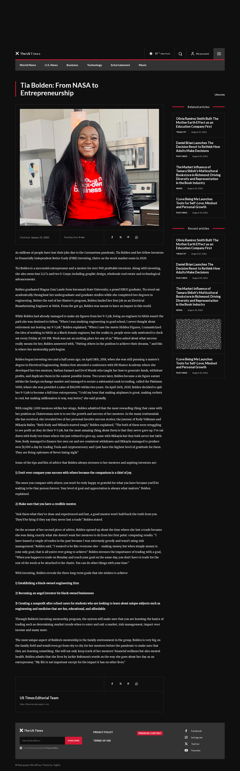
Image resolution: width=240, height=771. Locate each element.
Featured (181, 156)
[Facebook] (112, 237)
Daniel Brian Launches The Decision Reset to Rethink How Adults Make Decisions (198, 147)
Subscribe (73, 740)
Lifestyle (220, 94)
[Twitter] (120, 237)
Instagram (196, 737)
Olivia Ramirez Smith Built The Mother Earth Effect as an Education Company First (197, 122)
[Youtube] (186, 750)
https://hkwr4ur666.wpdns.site (34, 704)
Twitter (195, 744)
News (179, 188)
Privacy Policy (52, 748)
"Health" (181, 132)
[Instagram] (186, 737)
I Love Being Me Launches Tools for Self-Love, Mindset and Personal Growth (196, 203)
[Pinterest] (128, 237)
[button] (180, 53)
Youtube (195, 750)
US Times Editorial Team (39, 698)
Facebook (196, 731)
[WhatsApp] (136, 237)
